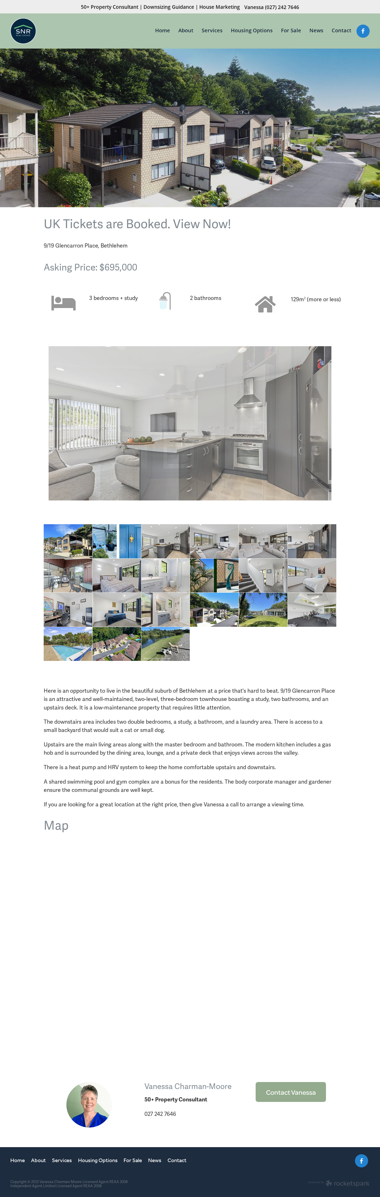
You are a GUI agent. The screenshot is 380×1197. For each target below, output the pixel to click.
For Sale (291, 30)
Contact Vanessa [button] (291, 1092)
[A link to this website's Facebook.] (363, 31)
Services (212, 30)
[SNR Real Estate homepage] (46, 31)
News (316, 30)
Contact (341, 30)
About (185, 30)
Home (162, 30)
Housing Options (252, 30)
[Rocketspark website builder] (339, 1184)
